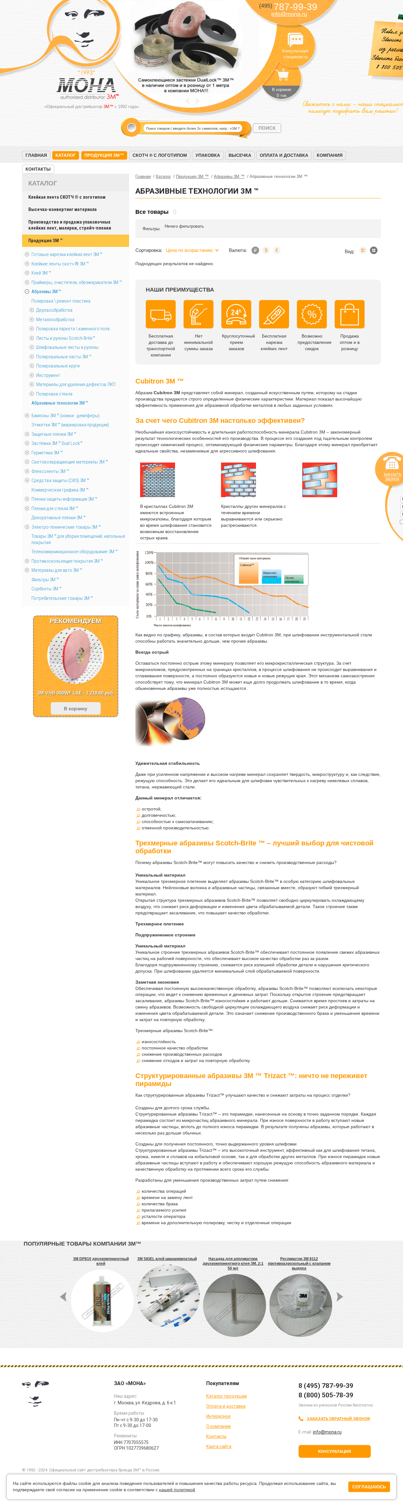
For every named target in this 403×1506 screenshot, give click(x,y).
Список (363, 250)
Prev (187, 101)
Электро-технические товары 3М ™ (66, 527)
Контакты (38, 169)
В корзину (75, 708)
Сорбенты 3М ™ (46, 589)
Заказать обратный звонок (338, 1418)
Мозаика (373, 250)
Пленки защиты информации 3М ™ (64, 499)
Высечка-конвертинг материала (62, 209)
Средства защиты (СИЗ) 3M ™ (60, 480)
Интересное (218, 1416)
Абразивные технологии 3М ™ (59, 403)
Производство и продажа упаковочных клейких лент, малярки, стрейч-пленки (69, 225)
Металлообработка (55, 319)
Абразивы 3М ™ (46, 291)
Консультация (334, 1451)
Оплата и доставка (284, 155)
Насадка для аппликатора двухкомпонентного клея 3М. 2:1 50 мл (233, 1263)
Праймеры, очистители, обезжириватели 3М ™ (76, 282)
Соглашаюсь (369, 1486)
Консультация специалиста (295, 40)
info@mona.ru (289, 14)
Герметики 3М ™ (47, 453)
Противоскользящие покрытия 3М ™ (67, 561)
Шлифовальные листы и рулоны (67, 347)
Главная (36, 155)
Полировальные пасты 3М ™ (63, 357)
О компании (218, 1426)
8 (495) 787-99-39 (325, 1385)
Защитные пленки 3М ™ (53, 434)
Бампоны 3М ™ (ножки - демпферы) (65, 415)
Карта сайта (218, 1446)
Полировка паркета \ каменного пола (73, 329)
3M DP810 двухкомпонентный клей (101, 1261)
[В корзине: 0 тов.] (282, 77)
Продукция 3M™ (104, 155)
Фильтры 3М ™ (45, 580)
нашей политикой (177, 1489)
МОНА (85, 30)
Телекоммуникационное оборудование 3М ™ (74, 551)
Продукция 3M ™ (45, 240)
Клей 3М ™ (41, 273)
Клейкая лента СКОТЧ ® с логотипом (66, 197)
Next (198, 101)
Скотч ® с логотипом (160, 155)
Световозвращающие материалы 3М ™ (69, 462)
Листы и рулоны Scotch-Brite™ (65, 338)
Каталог (65, 155)
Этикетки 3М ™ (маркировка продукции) (70, 425)
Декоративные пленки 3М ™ (58, 517)
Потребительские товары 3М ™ (62, 598)
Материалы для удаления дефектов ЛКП (76, 384)
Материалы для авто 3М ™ (56, 570)
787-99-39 (288, 7)
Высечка (240, 155)
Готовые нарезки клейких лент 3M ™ (66, 254)
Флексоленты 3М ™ (50, 471)
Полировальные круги (58, 366)
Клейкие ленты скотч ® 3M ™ (60, 264)
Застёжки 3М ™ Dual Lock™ (56, 443)
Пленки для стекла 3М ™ (54, 508)
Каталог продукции (226, 1396)
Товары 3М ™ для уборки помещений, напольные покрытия (78, 539)
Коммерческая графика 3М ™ (59, 490)
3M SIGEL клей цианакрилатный (167, 1259)
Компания (330, 155)
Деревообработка (54, 310)
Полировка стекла (54, 394)
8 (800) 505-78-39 (325, 1395)
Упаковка (208, 155)
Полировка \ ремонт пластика (60, 301)
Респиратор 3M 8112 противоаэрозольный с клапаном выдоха (299, 1263)
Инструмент (48, 375)
